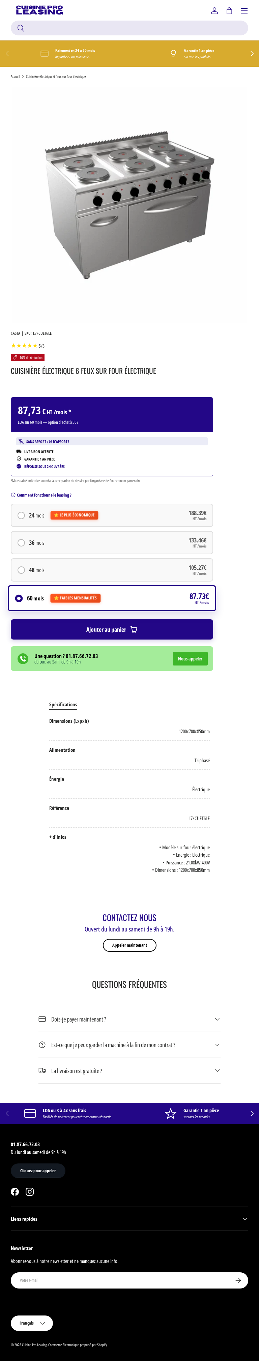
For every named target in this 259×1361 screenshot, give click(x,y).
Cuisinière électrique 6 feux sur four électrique (56, 76)
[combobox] (129, 28)
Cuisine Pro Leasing (34, 1344)
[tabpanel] (129, 795)
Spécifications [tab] (63, 704)
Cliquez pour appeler (38, 1170)
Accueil (15, 76)
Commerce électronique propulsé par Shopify (77, 1344)
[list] (129, 204)
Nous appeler (190, 658)
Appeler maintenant (129, 945)
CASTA (15, 333)
